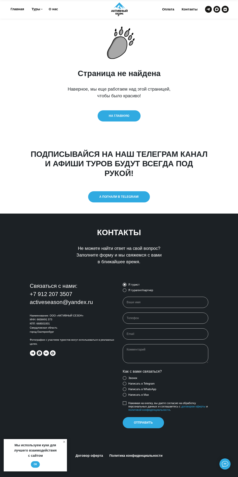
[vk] (46, 353)
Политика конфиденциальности (136, 455)
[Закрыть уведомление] (64, 442)
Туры (36, 9)
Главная (17, 9)
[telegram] (33, 353)
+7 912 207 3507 (51, 294)
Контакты (189, 9)
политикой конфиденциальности (149, 409)
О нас (53, 9)
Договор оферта (89, 455)
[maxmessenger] (53, 353)
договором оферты (193, 406)
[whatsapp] (39, 353)
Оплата (168, 9)
